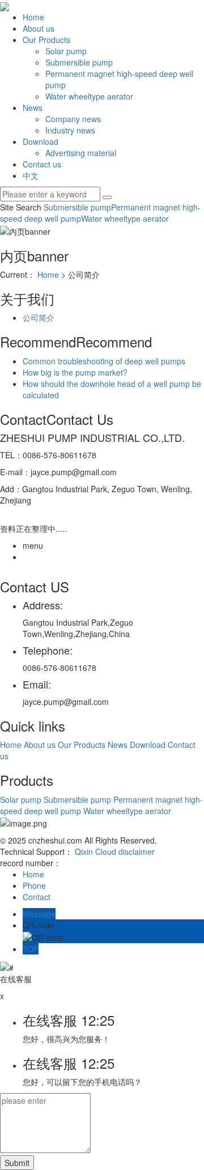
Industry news (70, 130)
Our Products (46, 39)
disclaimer (136, 851)
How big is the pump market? (75, 372)
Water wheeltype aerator (89, 96)
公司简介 (38, 317)
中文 (31, 175)
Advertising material (80, 152)
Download (40, 141)
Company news (73, 118)
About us (38, 28)
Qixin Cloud (95, 851)
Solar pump (66, 51)
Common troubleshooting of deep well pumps (104, 361)
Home (33, 17)
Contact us (42, 164)
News (32, 107)
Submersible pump (79, 62)
